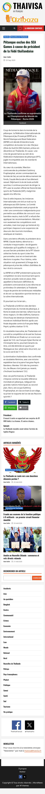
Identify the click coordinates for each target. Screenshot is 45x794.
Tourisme (6, 706)
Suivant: (20, 428)
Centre (6, 610)
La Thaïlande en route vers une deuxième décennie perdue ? (20, 477)
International (8, 636)
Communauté (8, 615)
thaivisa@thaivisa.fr (32, 751)
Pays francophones (10, 674)
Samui (5, 690)
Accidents (7, 588)
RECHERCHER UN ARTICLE (14, 571)
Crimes (6, 620)
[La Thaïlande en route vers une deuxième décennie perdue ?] (22, 460)
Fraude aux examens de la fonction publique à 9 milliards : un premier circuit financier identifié (21, 517)
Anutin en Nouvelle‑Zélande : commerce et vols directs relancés (21, 557)
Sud (4, 701)
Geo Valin (7, 57)
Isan (5, 642)
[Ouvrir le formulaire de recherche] (14, 28)
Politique (6, 685)
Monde (6, 37)
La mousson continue (33, 28)
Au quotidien (8, 599)
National (6, 653)
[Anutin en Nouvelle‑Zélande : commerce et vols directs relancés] (22, 539)
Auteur (23, 771)
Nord (5, 658)
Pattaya (6, 669)
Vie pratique (8, 712)
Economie (7, 626)
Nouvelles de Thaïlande (19, 37)
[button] (3, 28)
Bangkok (6, 604)
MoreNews (38, 782)
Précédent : (21, 418)
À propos (23, 768)
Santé (5, 695)
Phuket (6, 679)
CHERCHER (37, 578)
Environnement (9, 631)
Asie (5, 593)
